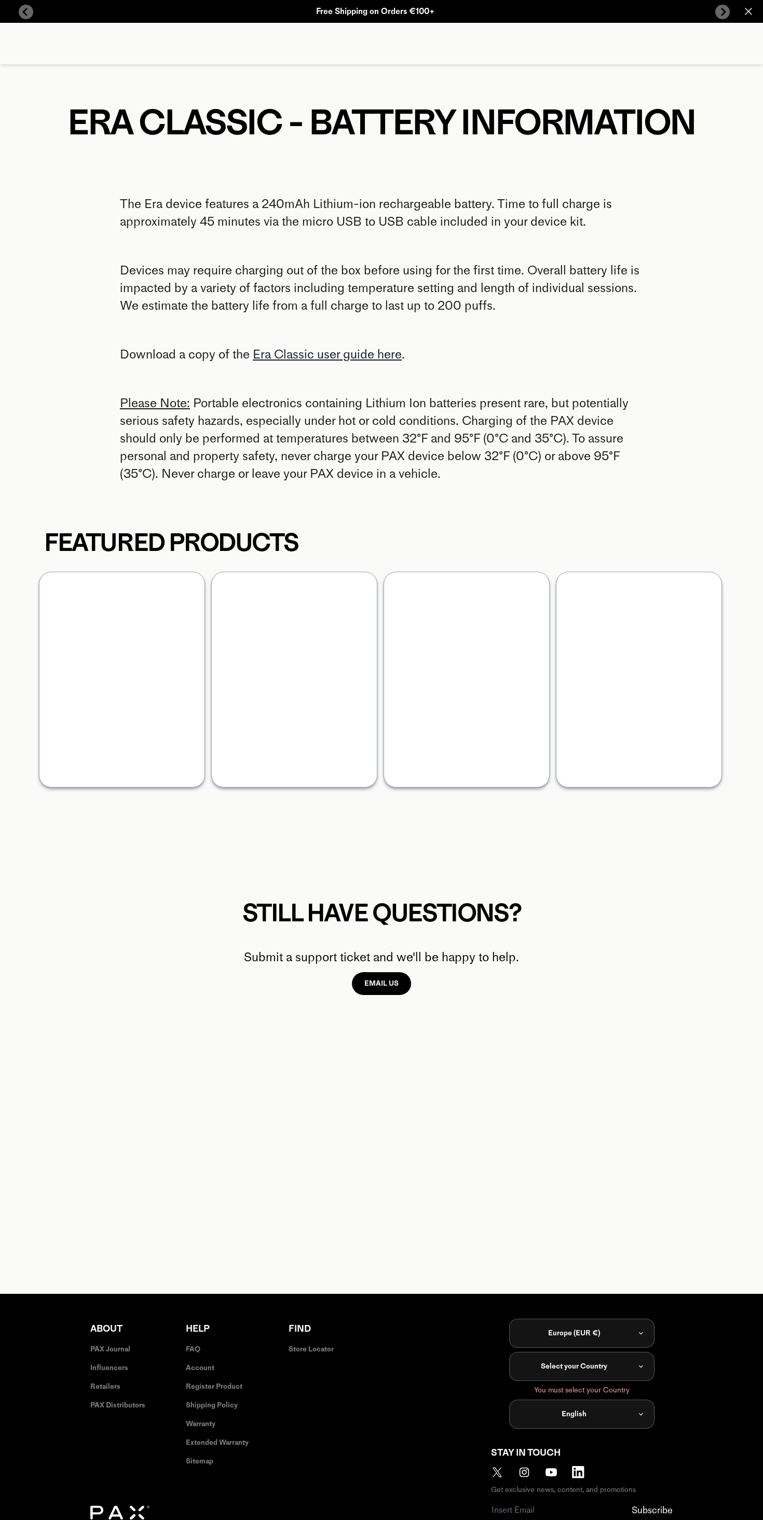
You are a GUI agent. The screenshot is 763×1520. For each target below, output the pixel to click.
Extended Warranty (217, 1442)
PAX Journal (110, 1349)
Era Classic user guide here (327, 354)
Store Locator (311, 1349)
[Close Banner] (748, 11)
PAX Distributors (117, 1405)
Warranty (200, 1423)
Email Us (381, 983)
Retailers (105, 1386)
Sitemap (199, 1461)
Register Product (214, 1386)
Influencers (109, 1367)
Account (200, 1367)
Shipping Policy (212, 1405)
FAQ (193, 1349)
